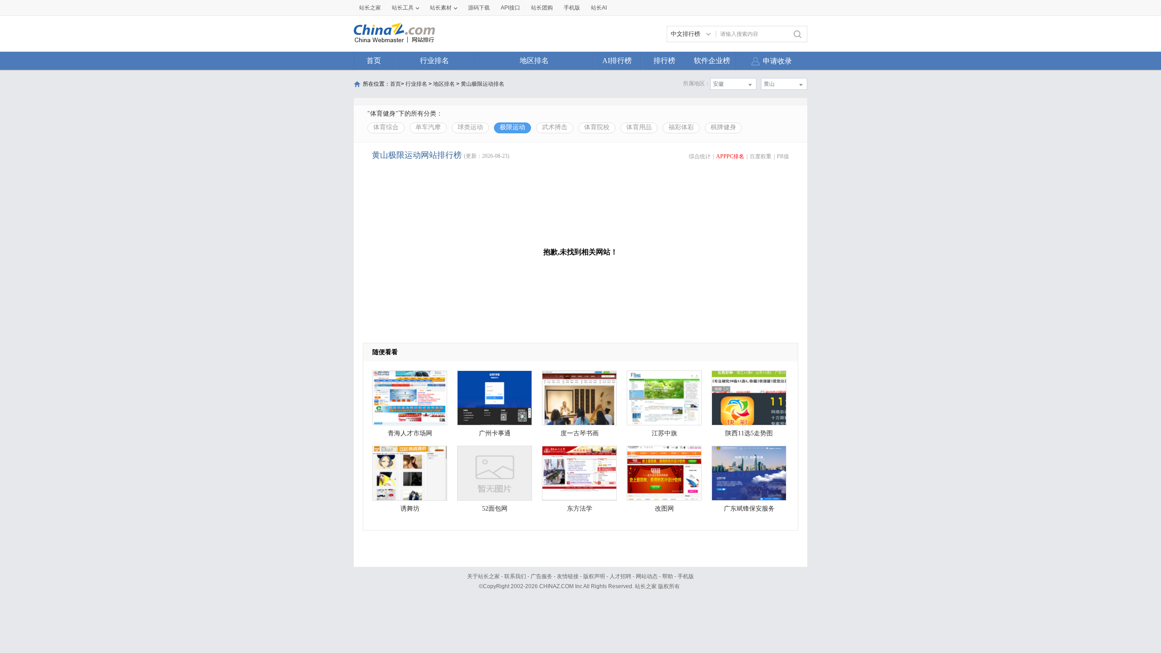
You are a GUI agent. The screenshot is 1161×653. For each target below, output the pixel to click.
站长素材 (441, 8)
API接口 (510, 8)
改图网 (664, 508)
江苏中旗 (664, 433)
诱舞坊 (410, 508)
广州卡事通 (495, 433)
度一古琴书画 (580, 433)
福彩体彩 (681, 127)
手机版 (686, 576)
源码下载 (479, 8)
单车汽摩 (428, 127)
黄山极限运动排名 (482, 84)
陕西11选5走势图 (749, 433)
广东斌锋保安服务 (749, 508)
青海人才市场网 (410, 433)
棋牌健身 (723, 127)
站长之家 (370, 8)
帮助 (667, 576)
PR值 (783, 156)
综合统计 (700, 156)
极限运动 (512, 127)
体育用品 (639, 127)
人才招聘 (620, 576)
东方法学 (579, 508)
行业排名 (434, 60)
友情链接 (568, 576)
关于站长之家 (483, 576)
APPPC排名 (730, 156)
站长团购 (542, 8)
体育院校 (597, 127)
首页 (373, 60)
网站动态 (647, 576)
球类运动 (470, 127)
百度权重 (760, 156)
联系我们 (515, 576)
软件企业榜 (712, 60)
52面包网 (494, 508)
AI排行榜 (617, 60)
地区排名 (534, 60)
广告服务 (541, 576)
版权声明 (594, 576)
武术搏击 (554, 127)
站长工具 (403, 8)
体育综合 (386, 127)
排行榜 (664, 60)
